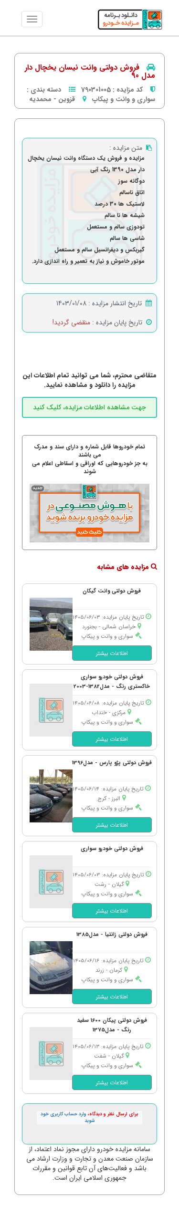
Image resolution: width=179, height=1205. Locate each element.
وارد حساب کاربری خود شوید (68, 1117)
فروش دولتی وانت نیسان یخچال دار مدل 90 (90, 72)
